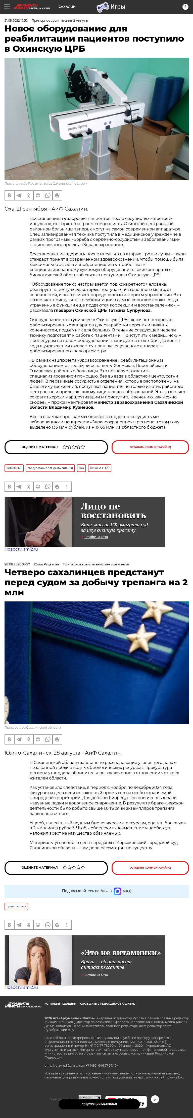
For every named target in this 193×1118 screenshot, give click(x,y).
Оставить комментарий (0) (150, 447)
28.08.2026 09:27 (17, 564)
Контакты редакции (60, 1003)
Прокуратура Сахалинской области (33, 727)
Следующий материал (99, 1104)
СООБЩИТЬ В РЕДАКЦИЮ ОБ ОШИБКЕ (107, 1003)
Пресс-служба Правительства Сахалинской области (46, 183)
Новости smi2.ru (21, 549)
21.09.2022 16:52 (16, 20)
